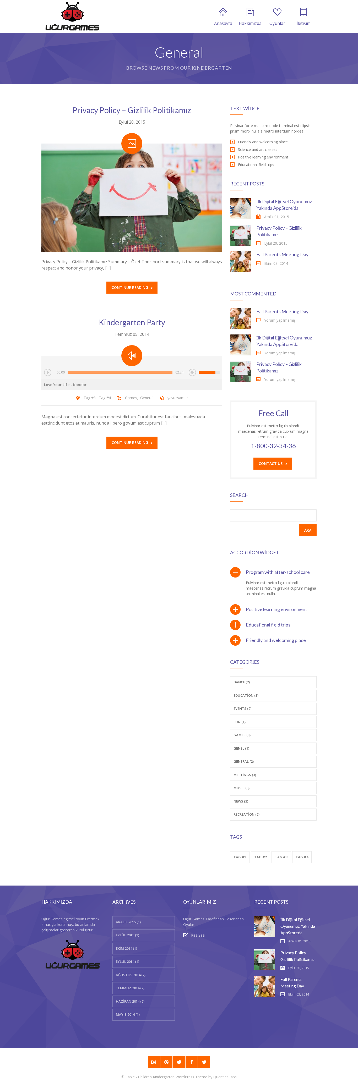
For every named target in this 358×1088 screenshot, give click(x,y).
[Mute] (192, 372)
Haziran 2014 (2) (130, 1001)
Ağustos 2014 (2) (130, 974)
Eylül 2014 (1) (127, 961)
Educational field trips (268, 625)
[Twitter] (204, 1062)
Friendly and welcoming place (276, 640)
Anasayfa (223, 23)
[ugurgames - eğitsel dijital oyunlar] (72, 16)
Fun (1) (240, 721)
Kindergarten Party (132, 322)
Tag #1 (240, 857)
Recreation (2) (246, 814)
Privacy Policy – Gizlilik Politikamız (132, 110)
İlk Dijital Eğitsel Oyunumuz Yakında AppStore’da (297, 926)
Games (131, 397)
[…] (108, 268)
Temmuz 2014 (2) (130, 988)
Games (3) (242, 735)
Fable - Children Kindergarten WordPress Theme (166, 1076)
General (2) (244, 761)
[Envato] (179, 1062)
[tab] (273, 572)
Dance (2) (242, 682)
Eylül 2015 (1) (127, 935)
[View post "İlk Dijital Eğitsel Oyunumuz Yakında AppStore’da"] (240, 208)
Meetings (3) (245, 774)
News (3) (241, 801)
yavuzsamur (177, 397)
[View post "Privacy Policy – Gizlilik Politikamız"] (131, 198)
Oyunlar (277, 23)
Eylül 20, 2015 (132, 122)
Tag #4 (105, 397)
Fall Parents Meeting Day (282, 254)
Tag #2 (260, 857)
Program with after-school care (278, 572)
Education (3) (246, 695)
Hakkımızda (250, 23)
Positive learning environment (276, 609)
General (146, 397)
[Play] (47, 372)
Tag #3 (90, 397)
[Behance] (154, 1062)
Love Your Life (65, 384)
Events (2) (242, 708)
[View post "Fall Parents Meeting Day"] (240, 261)
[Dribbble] (166, 1062)
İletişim (304, 23)
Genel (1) (241, 748)
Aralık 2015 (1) (128, 922)
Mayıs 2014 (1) (128, 1014)
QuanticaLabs (225, 1076)
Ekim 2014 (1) (126, 948)
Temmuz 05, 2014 (132, 334)
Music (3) (241, 787)
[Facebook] (192, 1062)
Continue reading (130, 287)
